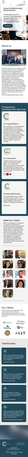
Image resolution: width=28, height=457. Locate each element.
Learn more (6, 205)
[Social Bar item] (7, 174)
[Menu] (24, 1)
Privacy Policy (14, 453)
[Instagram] (4, 174)
